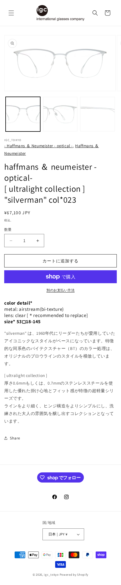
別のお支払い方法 (60, 290)
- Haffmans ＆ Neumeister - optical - (38, 145)
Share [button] (15, 438)
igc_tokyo (51, 575)
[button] (11, 13)
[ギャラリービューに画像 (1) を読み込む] (23, 114)
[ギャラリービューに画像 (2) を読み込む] (60, 114)
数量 (8, 229)
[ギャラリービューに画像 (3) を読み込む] (97, 114)
